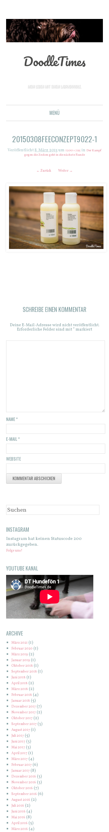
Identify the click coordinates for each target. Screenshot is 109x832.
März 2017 (21, 761)
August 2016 (23, 802)
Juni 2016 (20, 813)
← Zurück (42, 171)
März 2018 (21, 691)
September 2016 (27, 796)
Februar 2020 (25, 650)
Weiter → (68, 171)
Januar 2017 (23, 773)
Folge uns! (16, 553)
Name (12, 421)
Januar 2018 (23, 703)
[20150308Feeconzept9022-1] (54, 218)
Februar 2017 (24, 767)
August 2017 (23, 732)
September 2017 (27, 726)
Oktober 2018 (24, 668)
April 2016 (21, 825)
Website (13, 460)
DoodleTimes (54, 60)
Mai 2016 (20, 819)
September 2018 (27, 673)
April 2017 (21, 755)
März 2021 (21, 645)
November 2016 (27, 784)
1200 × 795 (77, 150)
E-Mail (13, 441)
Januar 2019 (23, 662)
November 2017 (27, 714)
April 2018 (21, 685)
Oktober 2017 (24, 720)
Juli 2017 (19, 738)
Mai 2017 (20, 749)
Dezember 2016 (26, 778)
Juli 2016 (19, 808)
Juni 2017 (20, 743)
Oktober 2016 (24, 790)
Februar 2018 (24, 697)
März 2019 (21, 656)
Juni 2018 (20, 679)
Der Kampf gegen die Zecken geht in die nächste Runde (55, 153)
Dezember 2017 (26, 708)
